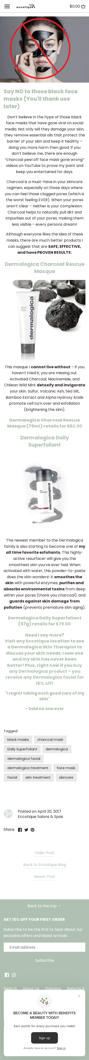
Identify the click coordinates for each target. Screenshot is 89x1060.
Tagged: (11, 731)
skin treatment (38, 777)
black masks (18, 739)
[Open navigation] (7, 6)
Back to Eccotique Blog (44, 864)
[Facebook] (7, 974)
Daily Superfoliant (22, 749)
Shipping (53, 988)
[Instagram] (14, 974)
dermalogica (57, 749)
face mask (66, 768)
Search (10, 988)
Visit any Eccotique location (37, 641)
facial (12, 777)
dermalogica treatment (27, 768)
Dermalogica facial (54, 677)
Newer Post (44, 876)
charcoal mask (50, 739)
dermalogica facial (23, 758)
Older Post (44, 853)
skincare (66, 777)
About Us (31, 988)
